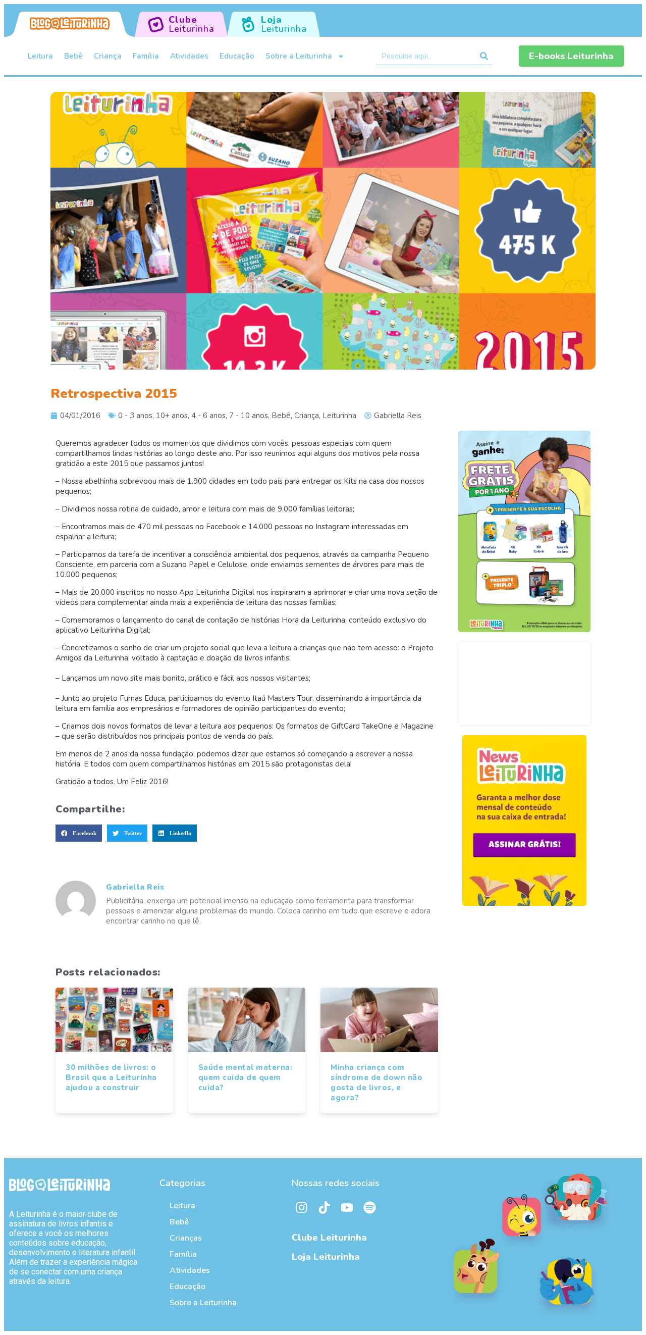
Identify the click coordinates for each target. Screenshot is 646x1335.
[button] (79, 833)
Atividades (189, 56)
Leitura (40, 56)
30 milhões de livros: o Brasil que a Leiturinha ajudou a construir (111, 1077)
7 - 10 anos (248, 415)
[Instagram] (302, 1208)
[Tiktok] (324, 1208)
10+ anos (172, 415)
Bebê (73, 56)
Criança (108, 56)
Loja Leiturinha (326, 1257)
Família (146, 56)
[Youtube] (347, 1208)
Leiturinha (339, 415)
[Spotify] (370, 1208)
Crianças (186, 1238)
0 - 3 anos (135, 415)
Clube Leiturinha (329, 1237)
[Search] (484, 56)
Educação (237, 56)
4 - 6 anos (208, 415)
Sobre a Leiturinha (298, 56)
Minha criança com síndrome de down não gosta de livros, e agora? (376, 1082)
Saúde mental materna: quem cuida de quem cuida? (245, 1077)
